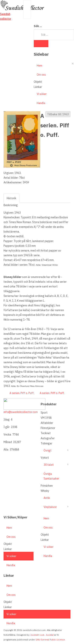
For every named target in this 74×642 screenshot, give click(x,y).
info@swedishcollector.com (21, 412)
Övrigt (48, 450)
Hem (39, 65)
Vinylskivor (50, 507)
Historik (11, 198)
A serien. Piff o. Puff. (21, 393)
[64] (22, 139)
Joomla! (50, 635)
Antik (47, 498)
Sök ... (38, 26)
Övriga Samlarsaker (51, 476)
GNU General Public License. (51, 639)
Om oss (41, 74)
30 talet (49, 464)
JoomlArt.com (37, 635)
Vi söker (42, 94)
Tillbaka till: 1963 (58, 114)
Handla (41, 103)
